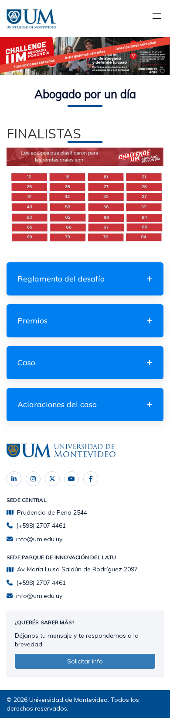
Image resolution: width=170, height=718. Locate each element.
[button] (85, 278)
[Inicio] (33, 17)
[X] (52, 478)
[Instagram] (33, 478)
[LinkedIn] (14, 478)
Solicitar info (85, 661)
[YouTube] (71, 478)
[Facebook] (90, 478)
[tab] (85, 278)
